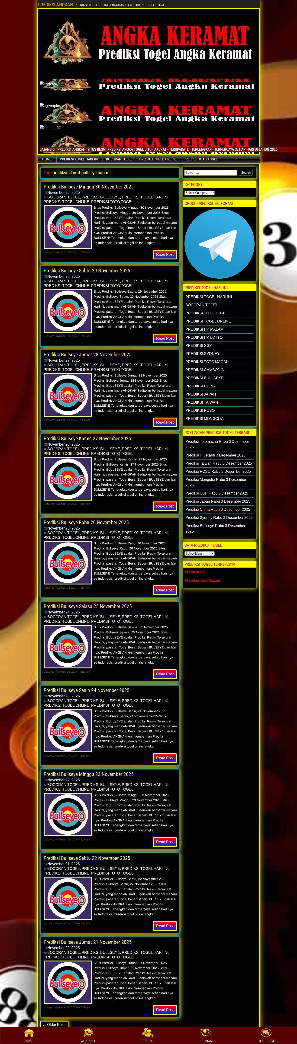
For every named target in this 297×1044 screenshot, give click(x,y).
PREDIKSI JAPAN (200, 394)
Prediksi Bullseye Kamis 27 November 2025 (87, 438)
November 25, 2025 (63, 528)
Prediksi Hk (194, 572)
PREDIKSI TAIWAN (201, 402)
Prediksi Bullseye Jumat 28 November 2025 (88, 355)
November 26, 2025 (63, 444)
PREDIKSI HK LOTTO (204, 337)
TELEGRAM (266, 1041)
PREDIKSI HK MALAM (204, 329)
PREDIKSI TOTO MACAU (207, 362)
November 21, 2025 (63, 864)
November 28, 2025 (63, 276)
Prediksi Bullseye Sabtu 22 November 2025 (87, 858)
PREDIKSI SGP (198, 346)
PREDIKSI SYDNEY (202, 354)
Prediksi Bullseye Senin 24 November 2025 (86, 690)
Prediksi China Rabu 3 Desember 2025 (217, 509)
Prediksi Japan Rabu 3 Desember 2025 (217, 501)
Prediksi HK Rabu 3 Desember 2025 (215, 455)
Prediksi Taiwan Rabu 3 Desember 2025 (218, 463)
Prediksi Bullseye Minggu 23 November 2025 (89, 774)
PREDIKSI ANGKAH (55, 4)
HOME (29, 1041)
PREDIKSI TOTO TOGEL (201, 159)
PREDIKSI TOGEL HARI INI (79, 159)
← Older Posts (54, 1025)
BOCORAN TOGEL (119, 159)
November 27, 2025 (63, 360)
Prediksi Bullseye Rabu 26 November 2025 (86, 522)
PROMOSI (206, 1041)
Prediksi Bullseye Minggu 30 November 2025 (89, 187)
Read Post (165, 254)
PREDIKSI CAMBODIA (204, 370)
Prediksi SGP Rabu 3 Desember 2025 (216, 493)
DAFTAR (147, 1041)
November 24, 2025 (63, 612)
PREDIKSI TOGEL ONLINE (158, 159)
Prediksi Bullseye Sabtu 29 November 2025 (87, 271)
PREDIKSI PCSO (200, 410)
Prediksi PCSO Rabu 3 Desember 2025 (218, 471)
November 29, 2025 (63, 193)
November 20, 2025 (63, 948)
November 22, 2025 (63, 780)
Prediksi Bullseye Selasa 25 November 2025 (88, 606)
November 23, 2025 (63, 696)
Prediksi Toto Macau (202, 580)
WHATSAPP (88, 1041)
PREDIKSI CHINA (200, 386)
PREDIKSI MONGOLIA (204, 419)
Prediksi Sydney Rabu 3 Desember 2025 (219, 518)
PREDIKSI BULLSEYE (101, 197)
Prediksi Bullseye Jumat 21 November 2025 (88, 942)
